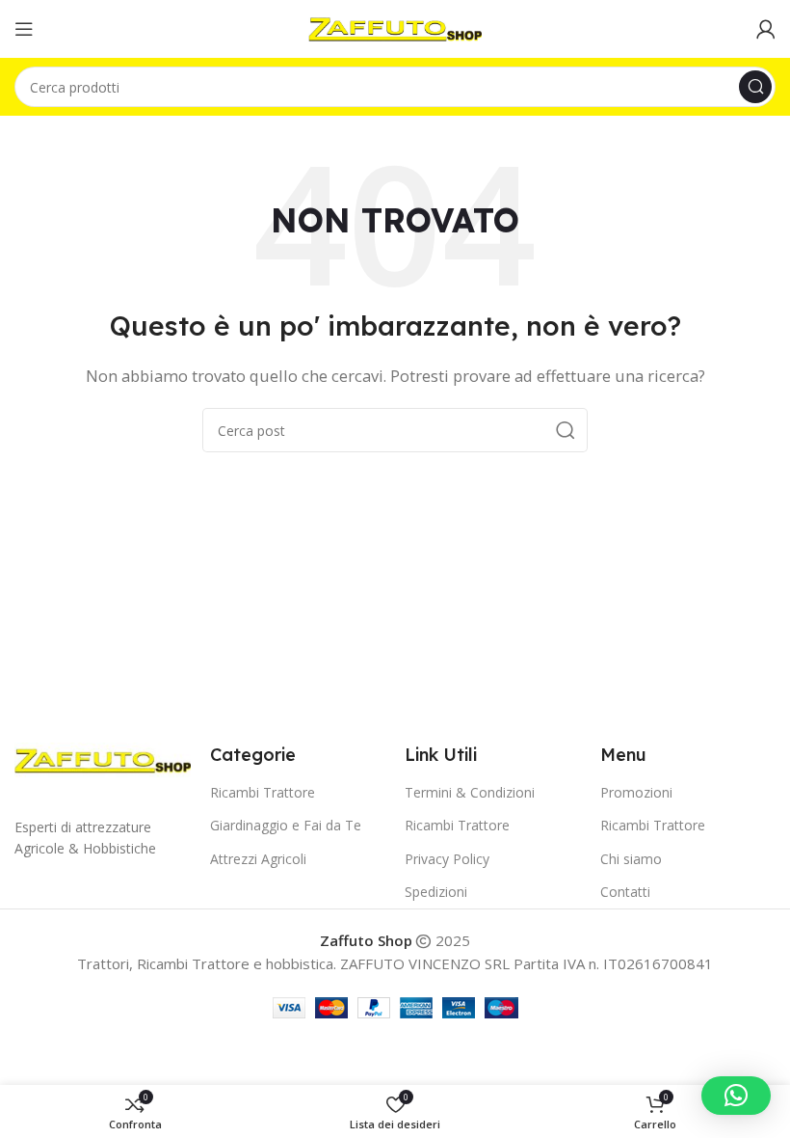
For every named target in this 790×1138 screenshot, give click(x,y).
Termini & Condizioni (470, 792)
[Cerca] (755, 86)
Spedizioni (436, 891)
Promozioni (636, 792)
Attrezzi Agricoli (258, 859)
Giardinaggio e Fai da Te (285, 825)
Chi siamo (631, 859)
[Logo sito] (395, 27)
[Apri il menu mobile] (24, 29)
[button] (736, 1095)
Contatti (625, 891)
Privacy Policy (447, 859)
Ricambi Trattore (262, 792)
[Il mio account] (766, 29)
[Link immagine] (102, 758)
